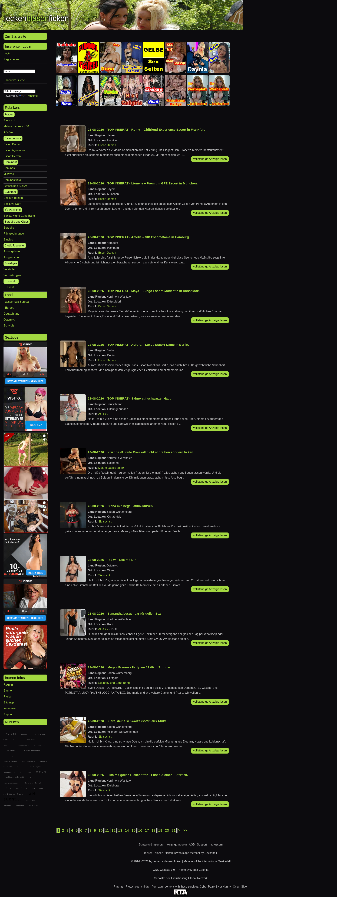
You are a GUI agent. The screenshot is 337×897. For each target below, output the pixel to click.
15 (133, 830)
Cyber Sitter (240, 886)
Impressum (10, 708)
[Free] (26, 465)
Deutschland (11, 313)
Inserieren (159, 844)
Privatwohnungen (14, 233)
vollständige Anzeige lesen (210, 158)
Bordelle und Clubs (17, 221)
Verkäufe (9, 269)
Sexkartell (210, 852)
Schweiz (9, 325)
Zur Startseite (15, 36)
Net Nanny (224, 886)
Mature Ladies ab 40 (16, 126)
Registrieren (11, 59)
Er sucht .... (10, 287)
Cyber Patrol (207, 886)
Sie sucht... (10, 120)
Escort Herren (12, 156)
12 (113, 830)
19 (160, 830)
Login (7, 53)
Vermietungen (12, 275)
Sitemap (9, 702)
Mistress (9, 174)
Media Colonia (199, 869)
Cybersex (10, 191)
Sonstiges (11, 263)
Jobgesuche (11, 257)
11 (107, 830)
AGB (192, 844)
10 (100, 830)
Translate (32, 95)
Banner (8, 690)
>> (185, 830)
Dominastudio (12, 179)
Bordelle (9, 227)
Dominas (9, 168)
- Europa (9, 307)
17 (147, 830)
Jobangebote (12, 251)
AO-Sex (8, 132)
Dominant (11, 162)
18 (153, 830)
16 (140, 830)
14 (127, 830)
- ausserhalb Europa (16, 301)
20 (167, 830)
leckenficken (36, 18)
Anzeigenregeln (177, 844)
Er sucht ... (11, 281)
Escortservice (13, 138)
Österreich (10, 319)
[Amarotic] (25, 667)
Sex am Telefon (13, 197)
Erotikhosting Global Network (189, 878)
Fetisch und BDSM (15, 185)
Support (8, 714)
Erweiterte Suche (14, 80)
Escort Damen (12, 144)
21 (173, 830)
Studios (8, 239)
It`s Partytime (13, 209)
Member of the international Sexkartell (207, 861)
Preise (8, 696)
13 (120, 830)
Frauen (9, 114)
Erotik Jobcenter (15, 245)
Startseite (145, 844)
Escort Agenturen (14, 150)
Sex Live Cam (12, 203)
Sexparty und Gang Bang (19, 215)
